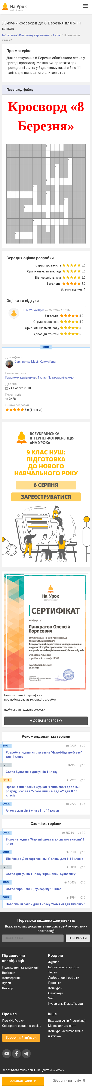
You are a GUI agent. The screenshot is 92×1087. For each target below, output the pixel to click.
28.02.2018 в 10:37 (58, 310)
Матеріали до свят (62, 1026)
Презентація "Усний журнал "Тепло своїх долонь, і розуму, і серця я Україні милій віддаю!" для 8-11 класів (43, 791)
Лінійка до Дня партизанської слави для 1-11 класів (44, 858)
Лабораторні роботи (63, 978)
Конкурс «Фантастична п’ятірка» (65, 1033)
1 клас (42, 377)
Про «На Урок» (13, 1021)
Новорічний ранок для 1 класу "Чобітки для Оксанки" (45, 904)
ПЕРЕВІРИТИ (78, 938)
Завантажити (24, 1081)
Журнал (53, 962)
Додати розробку (47, 720)
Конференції (11, 978)
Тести (52, 972)
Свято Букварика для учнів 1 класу (31, 772)
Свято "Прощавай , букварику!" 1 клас (33, 889)
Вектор (7, 988)
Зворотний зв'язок (21, 1038)
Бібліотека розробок (63, 967)
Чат (51, 998)
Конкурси (55, 988)
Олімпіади (55, 993)
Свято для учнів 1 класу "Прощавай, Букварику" (41, 874)
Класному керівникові (20, 377)
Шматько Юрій (34, 310)
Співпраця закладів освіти (22, 1026)
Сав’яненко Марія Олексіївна (35, 361)
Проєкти (54, 983)
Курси (6, 983)
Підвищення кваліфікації (20, 967)
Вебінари (8, 973)
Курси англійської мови (65, 1004)
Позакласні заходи (61, 377)
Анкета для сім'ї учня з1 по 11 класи (32, 810)
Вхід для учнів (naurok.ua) (67, 1021)
